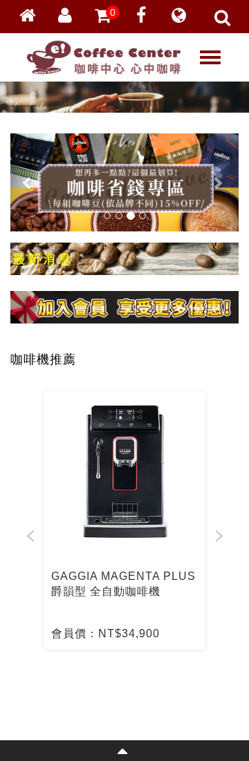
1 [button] (100, 680)
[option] (124, 520)
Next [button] (218, 536)
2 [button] (121, 680)
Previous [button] (31, 536)
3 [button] (141, 680)
